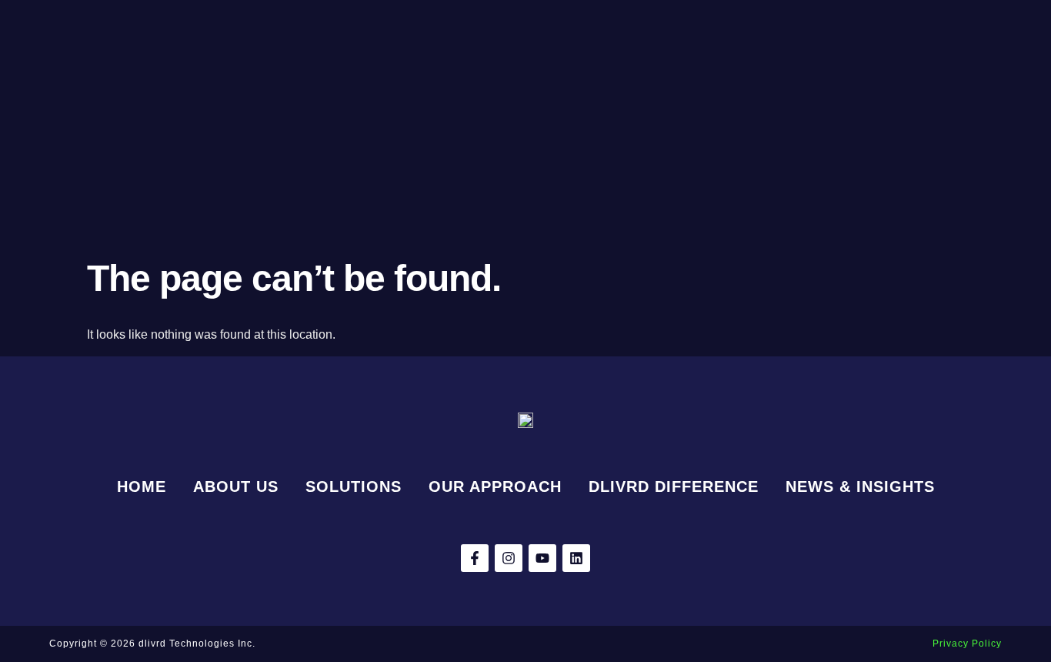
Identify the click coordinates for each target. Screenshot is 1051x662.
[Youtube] (542, 558)
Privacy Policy (967, 643)
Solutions (353, 486)
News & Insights (860, 486)
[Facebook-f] (475, 558)
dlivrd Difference (674, 486)
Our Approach (495, 486)
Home (141, 486)
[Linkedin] (576, 558)
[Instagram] (508, 558)
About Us (236, 486)
